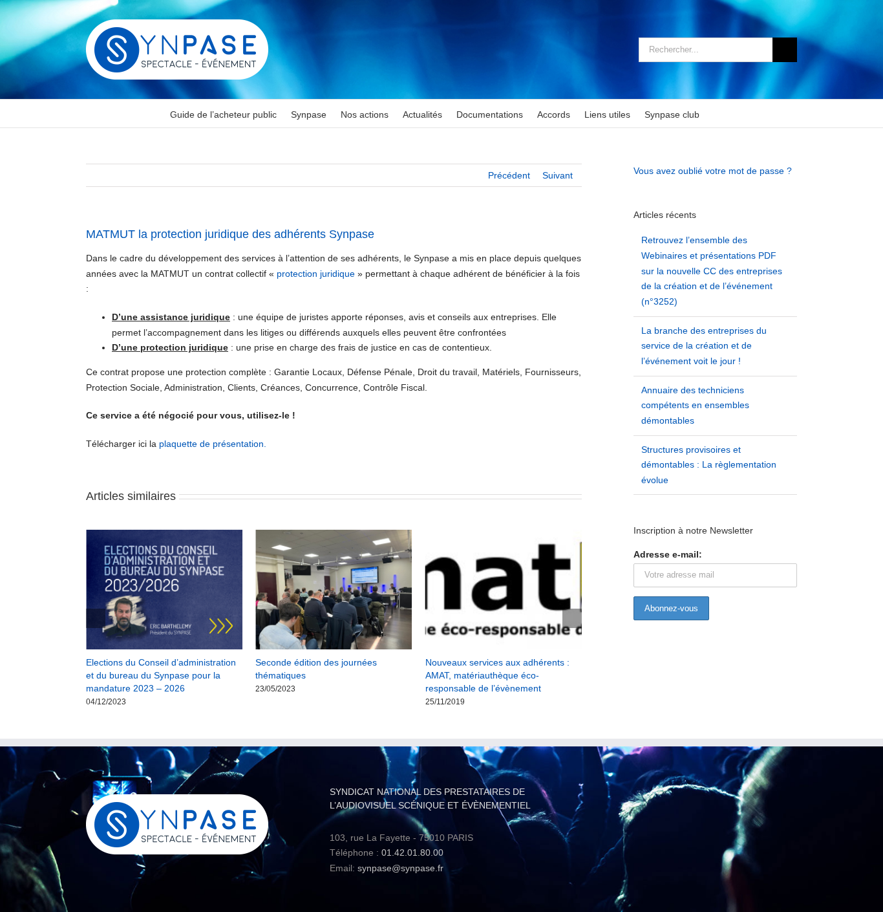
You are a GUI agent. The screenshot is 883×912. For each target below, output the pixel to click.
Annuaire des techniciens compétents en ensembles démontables (695, 405)
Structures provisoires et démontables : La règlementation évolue (708, 464)
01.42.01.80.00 (412, 852)
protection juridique (316, 273)
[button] (95, 618)
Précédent (509, 175)
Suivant (557, 175)
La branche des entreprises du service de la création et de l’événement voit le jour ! (704, 345)
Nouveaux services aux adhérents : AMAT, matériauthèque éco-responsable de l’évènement (471, 675)
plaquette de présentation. (212, 444)
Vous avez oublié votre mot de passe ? (712, 171)
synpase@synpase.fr (400, 868)
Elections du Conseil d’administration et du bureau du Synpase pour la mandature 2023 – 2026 (135, 675)
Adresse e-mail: (667, 554)
